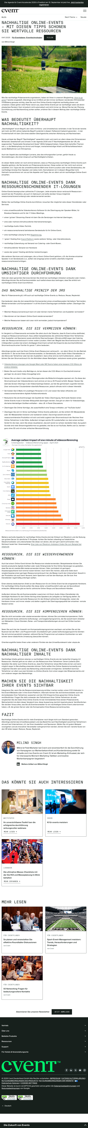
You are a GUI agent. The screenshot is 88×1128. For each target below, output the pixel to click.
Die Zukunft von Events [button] (17, 1125)
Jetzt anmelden (61, 1012)
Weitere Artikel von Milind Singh (34, 764)
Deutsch (8, 1106)
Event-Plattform (27, 239)
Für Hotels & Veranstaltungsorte (15, 1052)
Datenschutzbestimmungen (65, 1086)
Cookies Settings (29, 1083)
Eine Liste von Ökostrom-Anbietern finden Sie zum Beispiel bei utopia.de (41, 545)
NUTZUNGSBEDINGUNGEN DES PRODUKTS (20, 1080)
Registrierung (35, 234)
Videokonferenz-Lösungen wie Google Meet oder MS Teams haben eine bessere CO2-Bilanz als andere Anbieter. (43, 366)
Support (5, 1047)
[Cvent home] (10, 10)
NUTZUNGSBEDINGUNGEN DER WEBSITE (56, 1080)
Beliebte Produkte (9, 1036)
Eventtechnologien (34, 37)
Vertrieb (5, 1025)
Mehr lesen (9, 832)
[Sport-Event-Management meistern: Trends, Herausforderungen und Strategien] (65, 919)
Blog (4, 17)
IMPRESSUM (55, 1078)
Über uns (5, 1031)
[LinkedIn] (18, 764)
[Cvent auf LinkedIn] (71, 1070)
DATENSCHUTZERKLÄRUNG (73, 1078)
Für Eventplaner (18, 37)
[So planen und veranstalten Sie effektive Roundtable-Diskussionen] (22, 919)
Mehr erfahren (11, 881)
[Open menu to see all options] (84, 11)
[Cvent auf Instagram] (84, 1070)
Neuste (83, 17)
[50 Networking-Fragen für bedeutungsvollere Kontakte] (22, 968)
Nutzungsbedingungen (11, 1088)
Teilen (50, 38)
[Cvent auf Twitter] (75, 1070)
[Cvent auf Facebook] (66, 1070)
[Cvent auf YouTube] (80, 1070)
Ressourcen (7, 1041)
